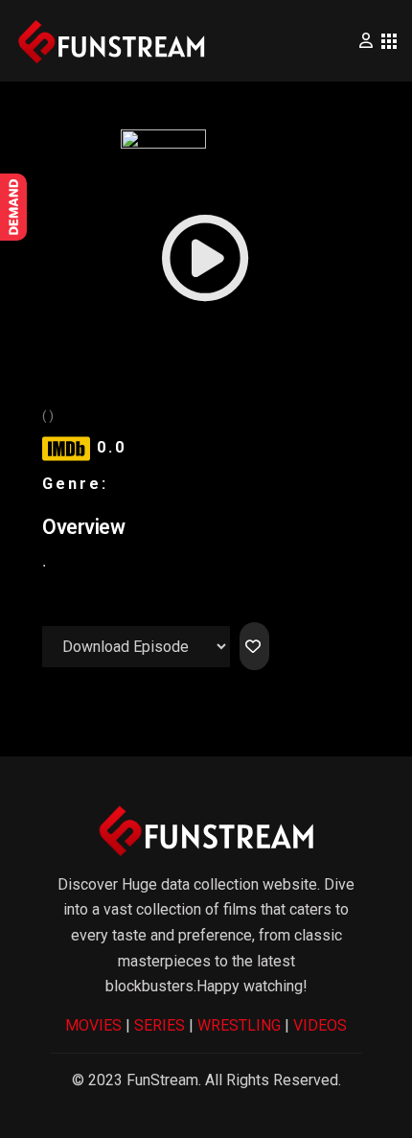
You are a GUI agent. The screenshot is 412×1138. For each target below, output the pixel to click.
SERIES (159, 1025)
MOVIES (93, 1025)
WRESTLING (239, 1025)
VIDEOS (320, 1025)
